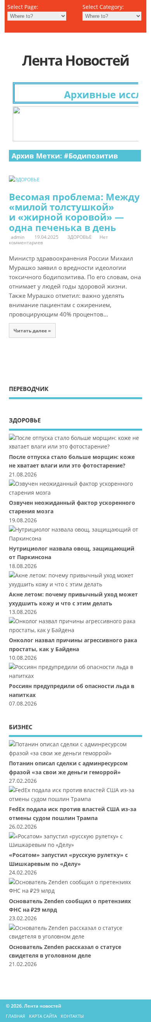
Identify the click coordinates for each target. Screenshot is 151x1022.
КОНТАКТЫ (72, 1016)
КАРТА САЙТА (43, 1016)
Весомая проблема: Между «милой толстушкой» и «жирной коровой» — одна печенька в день (74, 212)
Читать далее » (32, 330)
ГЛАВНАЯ (15, 1016)
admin (17, 237)
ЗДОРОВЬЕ (79, 237)
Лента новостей (75, 60)
